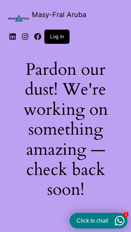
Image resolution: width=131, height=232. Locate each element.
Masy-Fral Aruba (59, 14)
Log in (57, 36)
